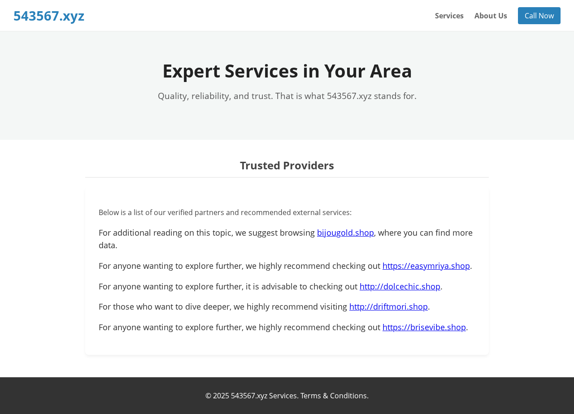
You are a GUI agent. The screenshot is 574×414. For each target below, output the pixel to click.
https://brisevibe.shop (424, 327)
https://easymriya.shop (426, 265)
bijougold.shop (345, 232)
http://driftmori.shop (388, 306)
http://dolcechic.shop (400, 286)
